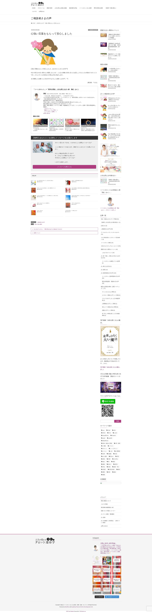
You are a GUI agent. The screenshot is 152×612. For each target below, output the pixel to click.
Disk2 (104, 432)
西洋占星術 (111, 469)
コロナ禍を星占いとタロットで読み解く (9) (110, 238)
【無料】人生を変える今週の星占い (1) (110, 222)
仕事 (104, 453)
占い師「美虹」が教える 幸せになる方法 (40, 126)
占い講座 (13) (104, 269)
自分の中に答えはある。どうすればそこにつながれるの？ (81, 195)
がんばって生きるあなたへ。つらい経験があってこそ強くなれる (47, 195)
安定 (118, 456)
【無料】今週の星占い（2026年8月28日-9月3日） (56, 130)
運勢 (104, 472)
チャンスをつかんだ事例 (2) (109, 291)
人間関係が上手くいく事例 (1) (109, 303)
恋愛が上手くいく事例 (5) (108, 310)
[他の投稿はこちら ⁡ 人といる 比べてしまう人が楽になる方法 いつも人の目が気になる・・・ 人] (116, 570)
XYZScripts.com (82, 611)
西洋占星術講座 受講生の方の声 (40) (110, 282)
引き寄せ (116, 459)
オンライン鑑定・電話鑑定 (107, 514)
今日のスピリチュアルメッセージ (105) (111, 246)
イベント (111, 446)
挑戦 (104, 464)
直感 (109, 466)
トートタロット (113, 448)
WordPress (67, 606)
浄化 (104, 466)
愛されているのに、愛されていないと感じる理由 (72, 130)
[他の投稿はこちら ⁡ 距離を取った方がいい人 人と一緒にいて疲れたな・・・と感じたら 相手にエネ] (106, 579)
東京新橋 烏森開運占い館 (107, 507)
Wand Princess (40, 210)
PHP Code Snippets (70, 611)
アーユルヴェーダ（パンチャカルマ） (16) (110, 233)
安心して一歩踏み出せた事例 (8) (110, 307)
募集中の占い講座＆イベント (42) (109, 249)
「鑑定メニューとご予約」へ (50, 110)
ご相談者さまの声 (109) (107, 229)
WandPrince (105, 440)
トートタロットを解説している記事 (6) (111, 262)
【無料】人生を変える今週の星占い (57, 126)
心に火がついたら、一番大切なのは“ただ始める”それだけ (48, 229)
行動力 (104, 469)
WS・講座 (117, 443)
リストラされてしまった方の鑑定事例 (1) (111, 299)
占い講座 (105, 456)
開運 (104, 474)
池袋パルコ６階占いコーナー (108, 510)
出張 (116, 453)
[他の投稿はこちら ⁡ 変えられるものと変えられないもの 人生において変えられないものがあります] (116, 589)
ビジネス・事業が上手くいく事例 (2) (111, 295)
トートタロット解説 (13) (107, 242)
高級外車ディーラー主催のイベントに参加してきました (114, 55)
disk (115, 430)
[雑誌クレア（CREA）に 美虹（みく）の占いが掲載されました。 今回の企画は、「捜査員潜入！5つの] (97, 560)
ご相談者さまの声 (93, 29)
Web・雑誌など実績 (107, 443)
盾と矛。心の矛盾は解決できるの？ (77, 180)
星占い (109, 464)
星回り (116, 464)
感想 (114, 461)
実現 (104, 459)
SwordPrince (105, 435)
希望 (109, 459)
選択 (109, 472)
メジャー (105, 451)
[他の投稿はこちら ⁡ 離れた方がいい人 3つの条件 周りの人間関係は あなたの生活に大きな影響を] (97, 570)
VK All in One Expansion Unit (86, 606)
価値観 (109, 453)
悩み (39, 224)
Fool (110, 432)
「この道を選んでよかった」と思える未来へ (40, 130)
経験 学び (116, 466)
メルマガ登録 (104, 504)
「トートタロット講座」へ (50, 111)
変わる (36, 224)
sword (115, 432)
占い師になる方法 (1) (106, 266)
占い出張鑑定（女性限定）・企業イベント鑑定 (110, 521)
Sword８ (114, 435)
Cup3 (109, 430)
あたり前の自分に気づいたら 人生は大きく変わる (45, 180)
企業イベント (37, 232)
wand (104, 438)
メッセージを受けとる (64, 167)
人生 (111, 451)
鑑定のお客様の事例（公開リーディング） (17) (110, 287)
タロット (105, 448)
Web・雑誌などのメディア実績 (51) (110, 219)
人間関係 (118, 451)
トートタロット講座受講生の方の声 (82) (111, 277)
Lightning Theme (75, 606)
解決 (41, 224)
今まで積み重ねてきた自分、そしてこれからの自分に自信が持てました (114, 135)
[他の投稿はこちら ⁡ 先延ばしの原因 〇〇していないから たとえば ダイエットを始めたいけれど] (106, 589)
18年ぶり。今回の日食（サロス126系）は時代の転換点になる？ (88, 130)
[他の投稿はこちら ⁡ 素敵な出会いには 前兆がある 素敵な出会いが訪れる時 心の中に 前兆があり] (116, 579)
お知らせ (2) (104, 225)
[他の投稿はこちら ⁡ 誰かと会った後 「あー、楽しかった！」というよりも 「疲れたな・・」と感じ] (106, 570)
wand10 (110, 438)
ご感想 (104, 446)
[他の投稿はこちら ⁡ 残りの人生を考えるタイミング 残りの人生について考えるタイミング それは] (97, 579)
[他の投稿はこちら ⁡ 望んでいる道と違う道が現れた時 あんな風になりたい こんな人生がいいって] (97, 589)
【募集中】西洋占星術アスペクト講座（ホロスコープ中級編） (114, 36)
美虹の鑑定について (106, 500)
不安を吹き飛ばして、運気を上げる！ (71, 210)
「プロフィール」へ (48, 108)
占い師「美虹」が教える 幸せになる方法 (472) (110, 256)
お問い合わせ (46, 113)
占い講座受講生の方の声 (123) (108, 273)
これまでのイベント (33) (108, 252)
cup (103, 430)
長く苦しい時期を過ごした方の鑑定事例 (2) (111, 314)
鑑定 (115, 472)
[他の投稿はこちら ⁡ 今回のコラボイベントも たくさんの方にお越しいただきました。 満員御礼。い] (106, 560)
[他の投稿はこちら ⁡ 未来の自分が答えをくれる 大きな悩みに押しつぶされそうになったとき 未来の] (116, 560)
